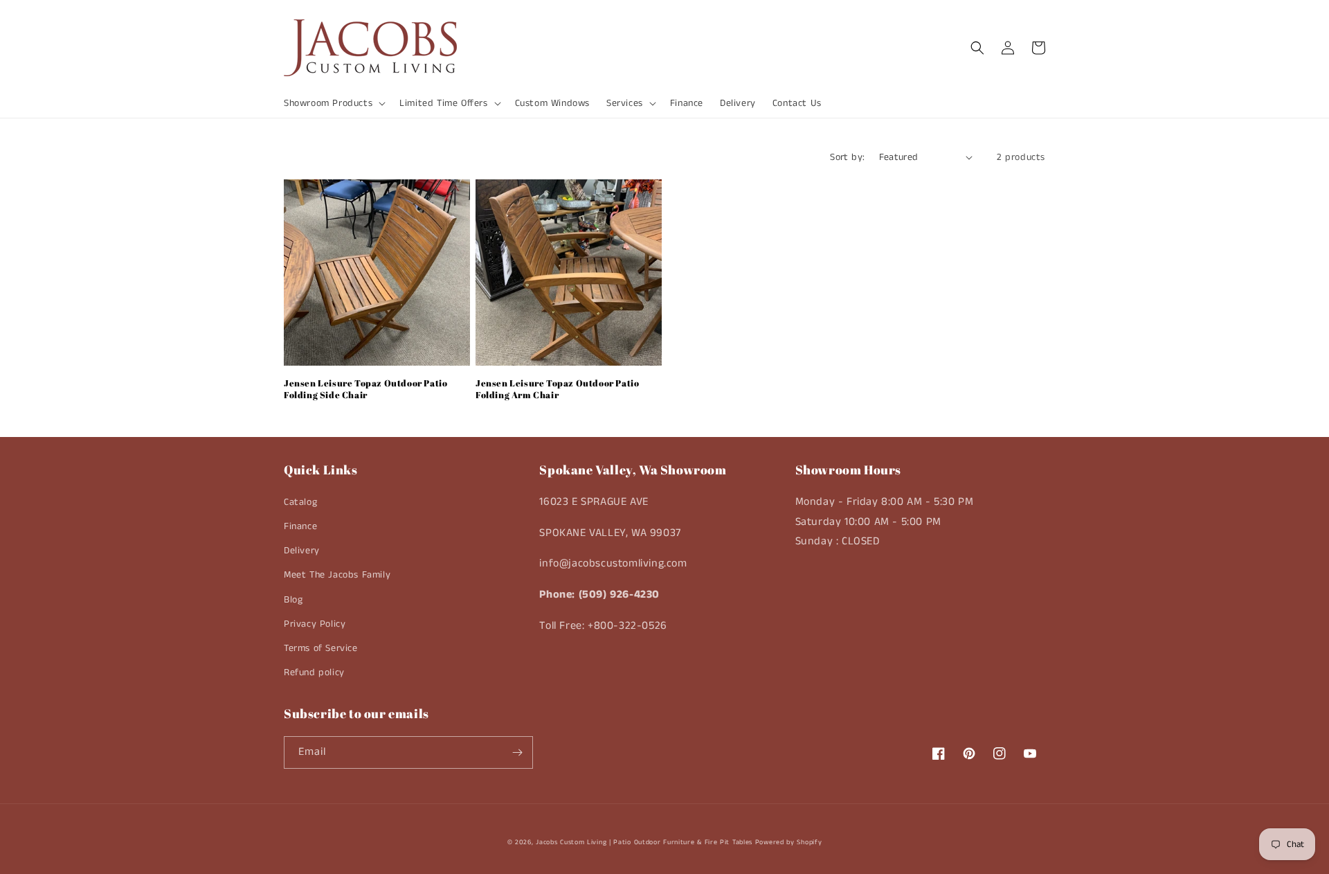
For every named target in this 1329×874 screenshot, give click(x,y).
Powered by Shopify (788, 842)
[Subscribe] (517, 752)
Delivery (302, 551)
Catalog (300, 502)
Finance (300, 526)
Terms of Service (321, 648)
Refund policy (314, 672)
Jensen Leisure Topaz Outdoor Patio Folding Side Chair (365, 389)
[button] (333, 103)
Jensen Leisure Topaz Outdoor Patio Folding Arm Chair (557, 389)
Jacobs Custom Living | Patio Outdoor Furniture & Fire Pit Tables (644, 842)
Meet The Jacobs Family (337, 575)
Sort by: (847, 157)
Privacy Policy (314, 624)
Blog (293, 600)
